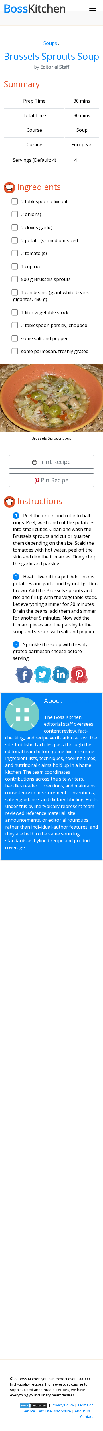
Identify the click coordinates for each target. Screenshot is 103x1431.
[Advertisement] (51, 1112)
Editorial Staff (66, 704)
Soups (50, 43)
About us (82, 1411)
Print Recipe (54, 462)
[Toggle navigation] (93, 10)
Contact (86, 1416)
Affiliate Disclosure (55, 1411)
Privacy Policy (63, 1405)
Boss (34, 8)
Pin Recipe (53, 480)
